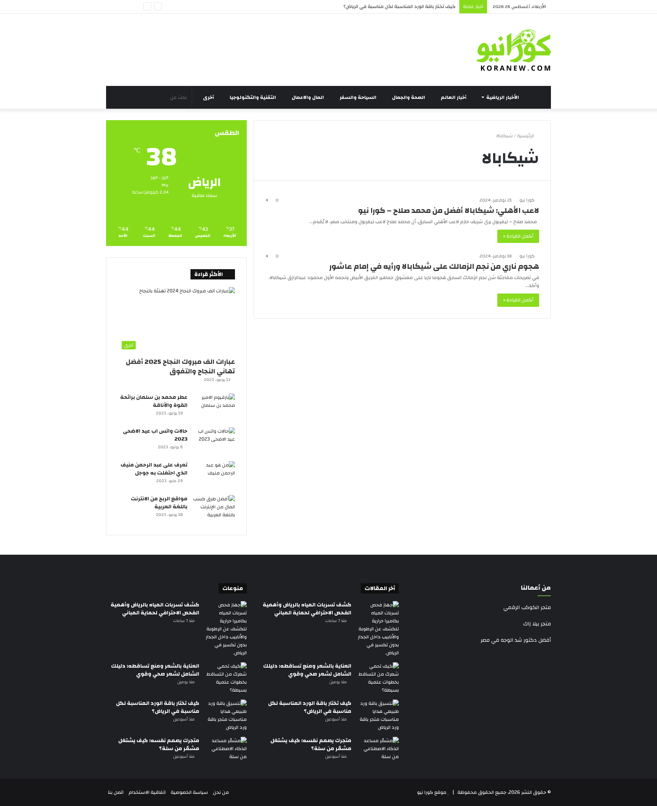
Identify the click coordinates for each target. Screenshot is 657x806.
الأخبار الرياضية (503, 97)
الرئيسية (526, 135)
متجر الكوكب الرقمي (527, 607)
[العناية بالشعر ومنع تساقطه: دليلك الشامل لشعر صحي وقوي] (378, 678)
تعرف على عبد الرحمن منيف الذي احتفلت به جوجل (154, 469)
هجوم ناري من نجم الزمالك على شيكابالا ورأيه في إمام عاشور (434, 266)
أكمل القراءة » (518, 236)
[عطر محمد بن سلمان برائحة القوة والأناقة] (214, 407)
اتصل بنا (116, 792)
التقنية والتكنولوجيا (253, 97)
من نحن (221, 792)
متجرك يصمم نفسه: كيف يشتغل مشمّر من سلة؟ (310, 745)
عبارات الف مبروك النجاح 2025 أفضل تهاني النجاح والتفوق (180, 366)
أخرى (209, 97)
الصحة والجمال (409, 97)
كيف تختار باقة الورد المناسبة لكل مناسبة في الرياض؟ (399, 6)
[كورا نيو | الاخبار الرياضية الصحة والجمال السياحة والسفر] (514, 50)
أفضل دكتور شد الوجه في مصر (516, 640)
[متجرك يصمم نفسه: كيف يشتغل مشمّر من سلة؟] (378, 751)
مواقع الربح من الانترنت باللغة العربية (159, 503)
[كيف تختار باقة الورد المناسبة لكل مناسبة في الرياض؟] (378, 715)
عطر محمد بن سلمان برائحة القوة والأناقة (153, 401)
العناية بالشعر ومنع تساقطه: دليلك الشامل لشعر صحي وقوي (307, 670)
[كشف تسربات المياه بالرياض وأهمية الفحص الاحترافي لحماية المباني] (378, 629)
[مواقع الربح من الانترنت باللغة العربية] (214, 509)
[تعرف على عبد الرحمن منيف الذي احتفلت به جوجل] (214, 475)
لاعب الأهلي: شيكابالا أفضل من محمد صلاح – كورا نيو (448, 210)
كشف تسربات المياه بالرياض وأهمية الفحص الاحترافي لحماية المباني (307, 609)
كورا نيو (527, 200)
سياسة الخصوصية (189, 792)
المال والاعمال (308, 97)
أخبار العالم (454, 97)
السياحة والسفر (359, 97)
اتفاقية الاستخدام (147, 792)
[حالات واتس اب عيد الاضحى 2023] (214, 441)
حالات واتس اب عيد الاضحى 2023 (155, 435)
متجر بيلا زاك (537, 624)
